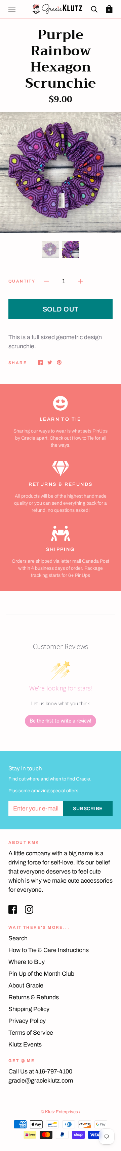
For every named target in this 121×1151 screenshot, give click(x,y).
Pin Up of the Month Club (41, 973)
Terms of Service (30, 1032)
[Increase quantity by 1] (80, 281)
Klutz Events (25, 1044)
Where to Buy (26, 961)
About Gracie (25, 985)
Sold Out (61, 309)
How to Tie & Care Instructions (48, 950)
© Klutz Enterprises (59, 1112)
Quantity (21, 281)
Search (18, 938)
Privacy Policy (27, 1020)
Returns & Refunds (33, 997)
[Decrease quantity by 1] (46, 281)
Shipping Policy (28, 1009)
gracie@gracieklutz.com (40, 1080)
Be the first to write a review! (60, 720)
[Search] (94, 8)
